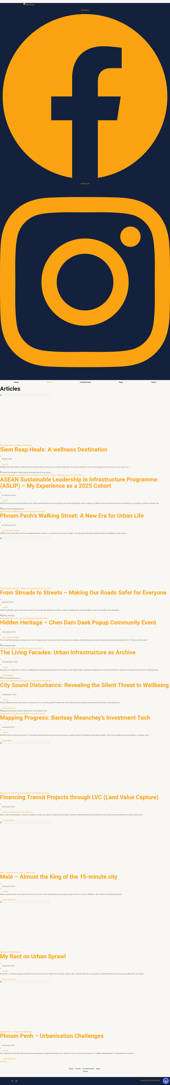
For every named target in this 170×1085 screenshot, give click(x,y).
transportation (8, 820)
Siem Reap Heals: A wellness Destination (53, 449)
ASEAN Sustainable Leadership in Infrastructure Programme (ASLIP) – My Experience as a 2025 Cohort (78, 482)
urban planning (8, 708)
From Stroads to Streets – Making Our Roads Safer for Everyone (83, 592)
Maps (121, 382)
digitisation (6, 740)
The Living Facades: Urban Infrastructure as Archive (68, 652)
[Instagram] (16, 1081)
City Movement (85, 382)
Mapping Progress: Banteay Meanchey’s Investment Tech (75, 718)
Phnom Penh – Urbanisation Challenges (52, 1036)
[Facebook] (12, 1081)
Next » (5, 1061)
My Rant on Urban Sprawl (33, 956)
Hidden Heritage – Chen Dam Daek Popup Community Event (78, 622)
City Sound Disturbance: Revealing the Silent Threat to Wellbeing (84, 685)
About (153, 382)
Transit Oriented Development (21, 812)
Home (16, 382)
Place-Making (14, 530)
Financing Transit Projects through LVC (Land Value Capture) (79, 797)
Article (49, 382)
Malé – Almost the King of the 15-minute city (58, 877)
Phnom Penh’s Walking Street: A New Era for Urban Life (72, 516)
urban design (7, 675)
